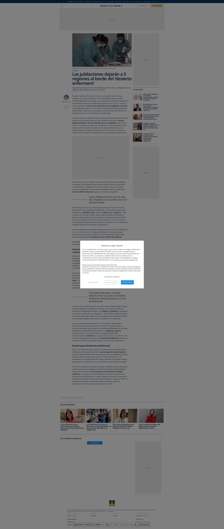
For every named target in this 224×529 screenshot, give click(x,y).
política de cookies (120, 260)
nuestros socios (108, 249)
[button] (112, 277)
